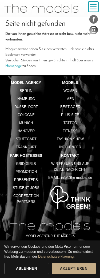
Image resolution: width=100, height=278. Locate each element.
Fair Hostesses (26, 155)
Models (70, 82)
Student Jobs (26, 188)
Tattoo (70, 123)
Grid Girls (26, 164)
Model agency (26, 82)
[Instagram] (93, 31)
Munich (26, 123)
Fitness (70, 131)
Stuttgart (26, 139)
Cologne (26, 115)
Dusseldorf (26, 107)
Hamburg (26, 99)
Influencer (70, 147)
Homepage (13, 66)
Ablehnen (26, 268)
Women (70, 91)
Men (70, 99)
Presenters (26, 180)
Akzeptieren (73, 268)
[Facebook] (93, 20)
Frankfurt (26, 147)
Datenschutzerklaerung (56, 256)
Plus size (70, 115)
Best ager (70, 107)
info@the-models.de (76, 178)
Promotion (26, 172)
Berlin (26, 91)
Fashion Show (70, 139)
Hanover (26, 131)
